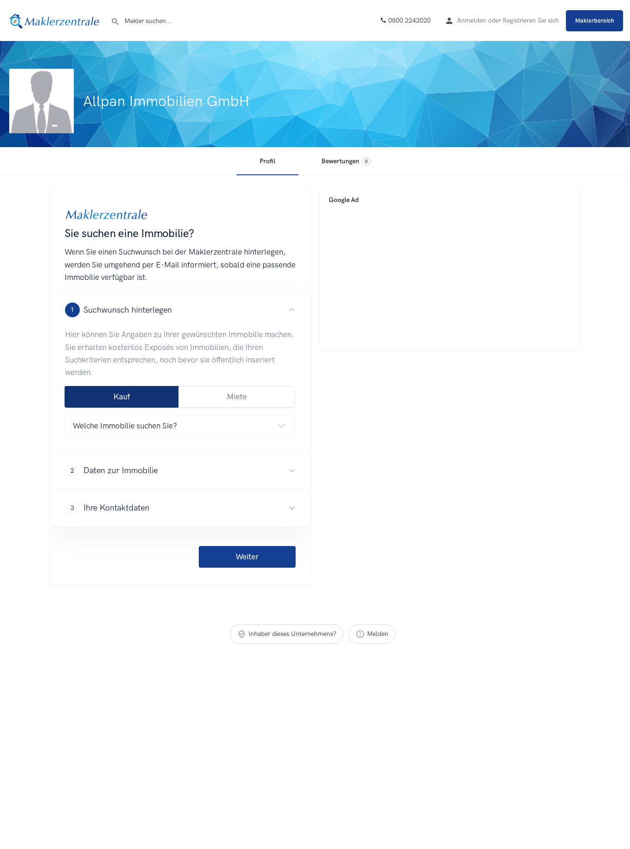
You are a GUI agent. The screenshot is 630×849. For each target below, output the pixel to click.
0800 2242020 (408, 20)
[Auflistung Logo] (41, 101)
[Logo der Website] (55, 20)
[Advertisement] (450, 276)
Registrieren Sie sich (531, 20)
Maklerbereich (594, 20)
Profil (267, 161)
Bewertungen (344, 161)
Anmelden (471, 20)
